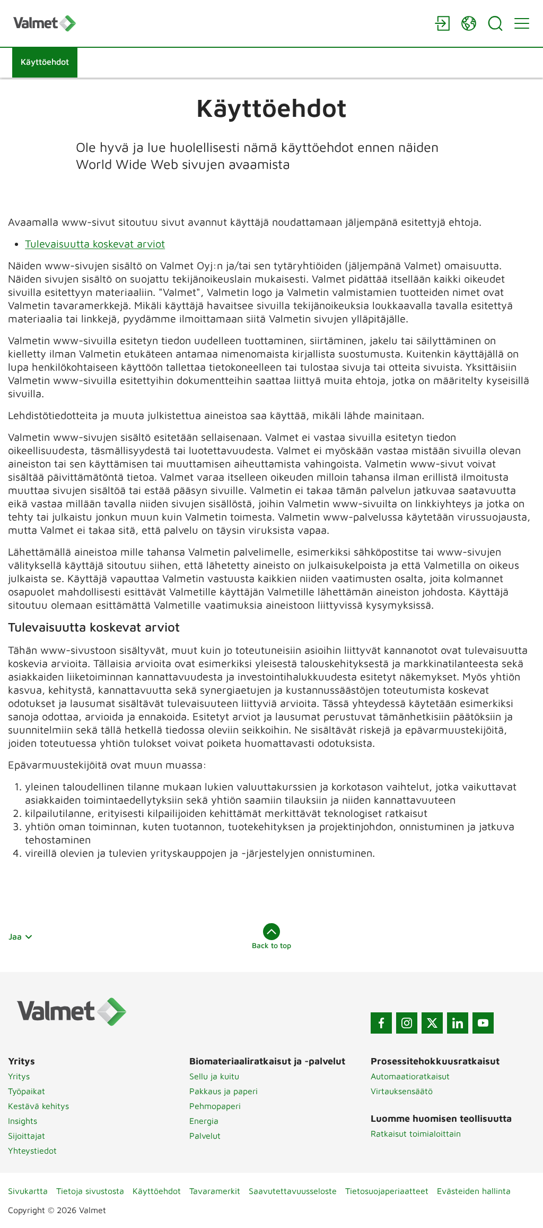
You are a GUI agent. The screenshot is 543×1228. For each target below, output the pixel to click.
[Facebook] (381, 1023)
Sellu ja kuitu (214, 1076)
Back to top (271, 945)
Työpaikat (26, 1091)
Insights (22, 1120)
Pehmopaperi (215, 1106)
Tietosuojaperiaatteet (386, 1191)
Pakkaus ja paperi (223, 1091)
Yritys (19, 1076)
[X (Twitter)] (432, 1023)
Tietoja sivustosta (90, 1191)
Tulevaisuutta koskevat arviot (95, 243)
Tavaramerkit (214, 1191)
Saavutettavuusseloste (293, 1191)
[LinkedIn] (457, 1023)
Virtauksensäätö (402, 1091)
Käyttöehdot (157, 1191)
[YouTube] (483, 1023)
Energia (203, 1120)
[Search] (495, 23)
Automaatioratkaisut (410, 1076)
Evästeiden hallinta (474, 1191)
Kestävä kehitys (38, 1106)
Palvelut (205, 1135)
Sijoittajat (26, 1135)
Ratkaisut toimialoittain (416, 1133)
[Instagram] (406, 1023)
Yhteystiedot (32, 1150)
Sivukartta (28, 1191)
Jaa (15, 936)
